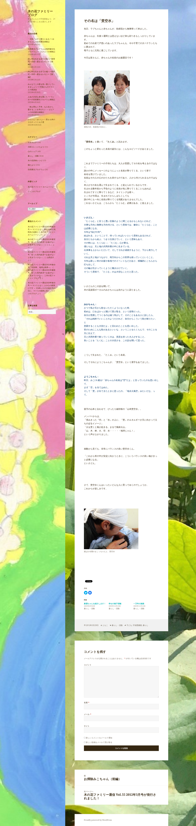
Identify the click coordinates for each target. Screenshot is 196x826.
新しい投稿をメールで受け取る (99, 742)
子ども (129, 625)
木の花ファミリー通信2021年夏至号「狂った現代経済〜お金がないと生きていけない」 (41, 242)
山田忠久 (50, 257)
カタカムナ (32, 142)
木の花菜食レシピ (35, 160)
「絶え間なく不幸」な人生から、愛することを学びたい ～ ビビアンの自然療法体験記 (41, 109)
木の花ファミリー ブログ (40, 13)
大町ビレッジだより (36, 147)
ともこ (105, 625)
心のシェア (32, 151)
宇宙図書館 (137, 625)
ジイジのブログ (34, 191)
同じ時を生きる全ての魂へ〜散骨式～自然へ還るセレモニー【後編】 (41, 62)
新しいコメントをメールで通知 (99, 738)
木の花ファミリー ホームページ (41, 187)
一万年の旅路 (138, 603)
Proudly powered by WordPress (98, 820)
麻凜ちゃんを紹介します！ (95, 603)
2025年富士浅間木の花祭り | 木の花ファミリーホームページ (41, 232)
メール (87, 714)
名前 (86, 702)
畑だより (31, 165)
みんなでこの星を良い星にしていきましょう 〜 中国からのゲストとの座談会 (41, 87)
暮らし (145, 625)
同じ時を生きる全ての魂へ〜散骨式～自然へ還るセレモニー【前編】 (41, 74)
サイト (87, 726)
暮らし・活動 (33, 156)
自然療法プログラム (36, 169)
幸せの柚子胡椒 (115, 603)
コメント (88, 665)
